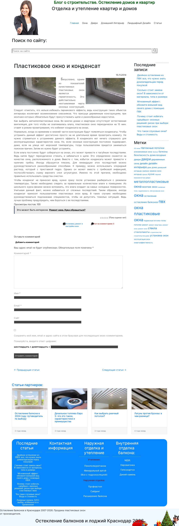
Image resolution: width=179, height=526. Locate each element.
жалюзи (145, 171)
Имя (17, 293)
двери (146, 159)
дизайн (144, 163)
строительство (155, 232)
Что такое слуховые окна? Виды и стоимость (152, 133)
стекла (152, 228)
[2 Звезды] (102, 218)
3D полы (137, 148)
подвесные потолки (152, 221)
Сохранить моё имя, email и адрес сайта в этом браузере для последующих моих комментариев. (68, 335)
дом (149, 167)
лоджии (158, 174)
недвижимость (143, 191)
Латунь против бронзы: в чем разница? (148, 414)
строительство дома (141, 236)
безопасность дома (145, 155)
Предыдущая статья (26, 369)
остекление (150, 196)
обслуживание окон (157, 191)
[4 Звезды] (106, 218)
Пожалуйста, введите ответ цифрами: (35, 341)
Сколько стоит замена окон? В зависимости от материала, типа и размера (152, 93)
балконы (163, 151)
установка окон (159, 235)
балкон (155, 152)
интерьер (138, 174)
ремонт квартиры (155, 225)
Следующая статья (114, 369)
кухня (151, 174)
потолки (137, 225)
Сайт (16, 318)
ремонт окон (142, 229)
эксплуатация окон (142, 239)
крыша (144, 174)
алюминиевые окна (143, 152)
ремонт (145, 225)
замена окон (155, 171)
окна (138, 195)
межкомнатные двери (142, 178)
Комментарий (22, 253)
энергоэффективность (143, 243)
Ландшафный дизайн (139, 23)
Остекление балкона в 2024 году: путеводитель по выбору (29, 416)
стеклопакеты (142, 232)
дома (154, 167)
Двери (94, 23)
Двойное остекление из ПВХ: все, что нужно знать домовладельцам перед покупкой (151, 80)
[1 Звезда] (101, 218)
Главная (74, 23)
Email (18, 305)
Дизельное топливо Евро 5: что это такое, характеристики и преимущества (69, 417)
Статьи (158, 23)
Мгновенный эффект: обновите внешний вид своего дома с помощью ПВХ (150, 106)
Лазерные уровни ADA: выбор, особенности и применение (28, 502)
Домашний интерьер (112, 23)
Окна (85, 23)
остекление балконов (146, 202)
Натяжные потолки (152, 148)
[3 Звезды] (104, 218)
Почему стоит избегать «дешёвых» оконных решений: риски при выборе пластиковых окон (152, 121)
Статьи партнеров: (27, 385)
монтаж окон (149, 186)
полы (163, 220)
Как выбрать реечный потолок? (107, 414)
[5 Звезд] (107, 218)
